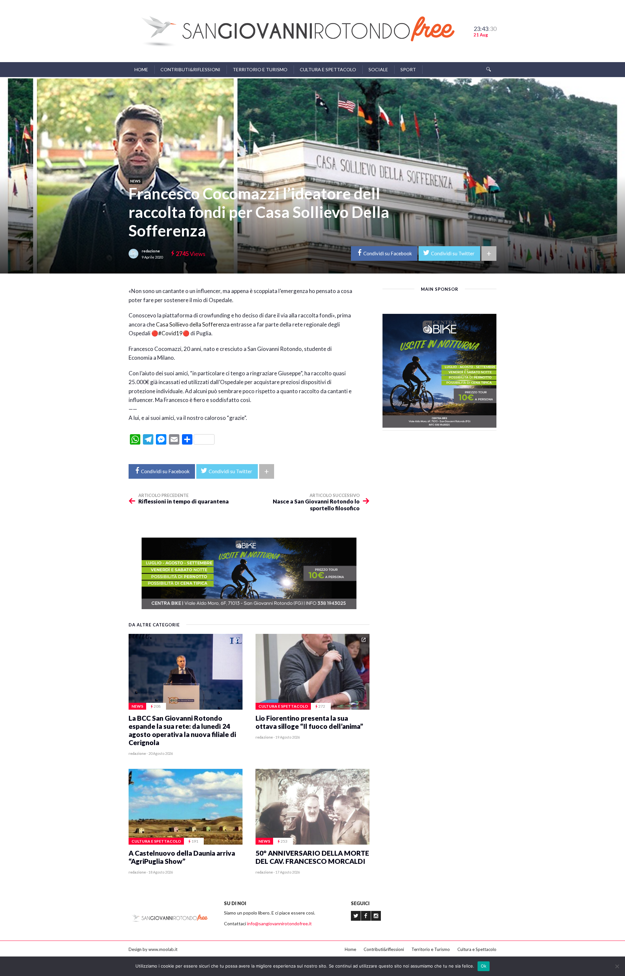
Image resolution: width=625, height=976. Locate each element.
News (135, 181)
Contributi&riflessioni (190, 69)
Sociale (378, 69)
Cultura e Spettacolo (328, 69)
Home (141, 69)
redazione (151, 250)
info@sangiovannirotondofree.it (279, 923)
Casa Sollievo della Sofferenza (192, 324)
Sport (408, 69)
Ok (484, 966)
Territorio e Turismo (260, 69)
